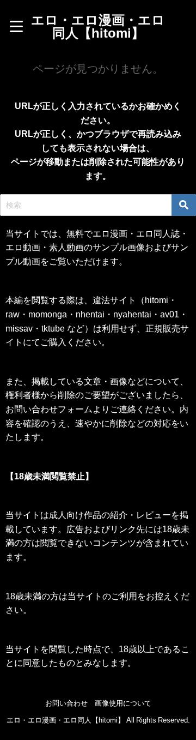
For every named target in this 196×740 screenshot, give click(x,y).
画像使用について (123, 703)
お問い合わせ (66, 703)
